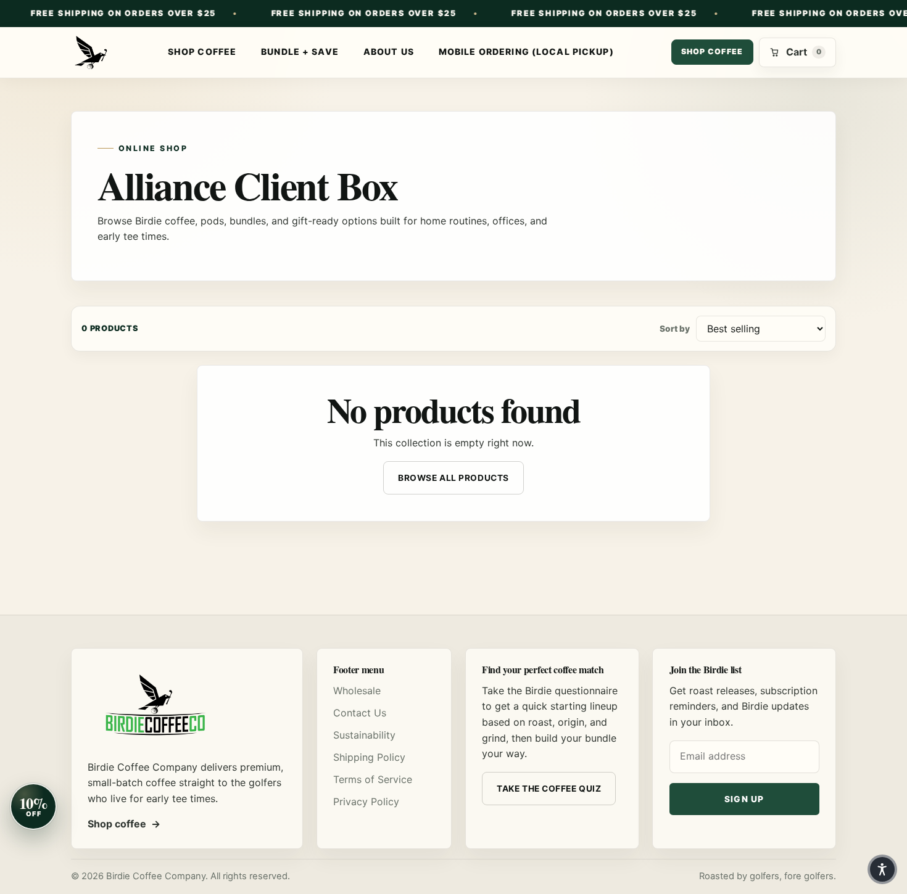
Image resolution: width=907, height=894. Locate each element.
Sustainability (364, 735)
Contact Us (359, 713)
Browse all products (453, 478)
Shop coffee (712, 51)
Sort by (675, 329)
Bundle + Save (300, 51)
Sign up (744, 799)
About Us (388, 51)
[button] (882, 869)
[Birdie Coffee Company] (90, 52)
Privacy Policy (366, 801)
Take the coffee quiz (549, 789)
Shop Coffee (202, 51)
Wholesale (357, 690)
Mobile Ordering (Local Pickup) (526, 51)
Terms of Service (372, 779)
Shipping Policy (369, 757)
